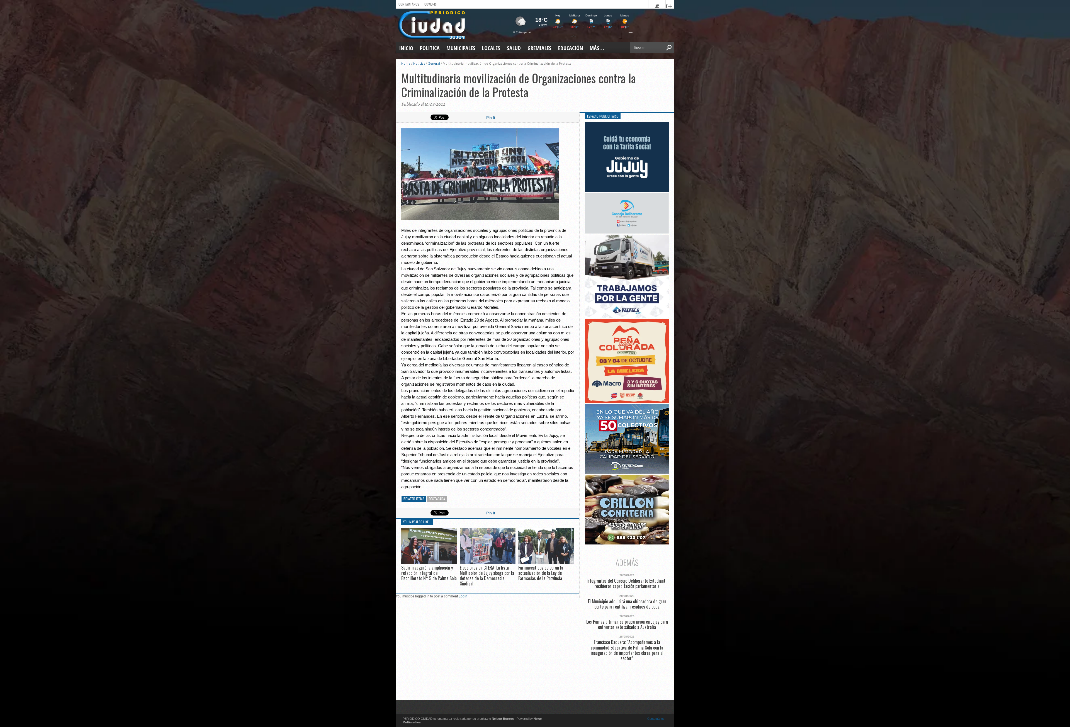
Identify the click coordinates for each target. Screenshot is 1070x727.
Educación (570, 48)
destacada (437, 498)
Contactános (656, 718)
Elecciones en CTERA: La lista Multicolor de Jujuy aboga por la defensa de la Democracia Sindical (487, 575)
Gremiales (539, 48)
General (434, 63)
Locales (491, 48)
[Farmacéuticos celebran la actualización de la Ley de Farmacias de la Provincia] (546, 562)
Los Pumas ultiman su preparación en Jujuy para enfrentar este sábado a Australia (627, 624)
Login (463, 596)
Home (405, 63)
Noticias (419, 63)
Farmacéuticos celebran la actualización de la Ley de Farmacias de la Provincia (540, 573)
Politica (430, 48)
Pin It (490, 117)
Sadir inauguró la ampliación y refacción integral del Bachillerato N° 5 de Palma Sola (429, 573)
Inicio (406, 48)
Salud (514, 48)
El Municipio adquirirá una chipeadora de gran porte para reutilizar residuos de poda (627, 604)
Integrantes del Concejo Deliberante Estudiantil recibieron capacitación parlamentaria (627, 583)
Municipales (460, 48)
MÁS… (597, 48)
